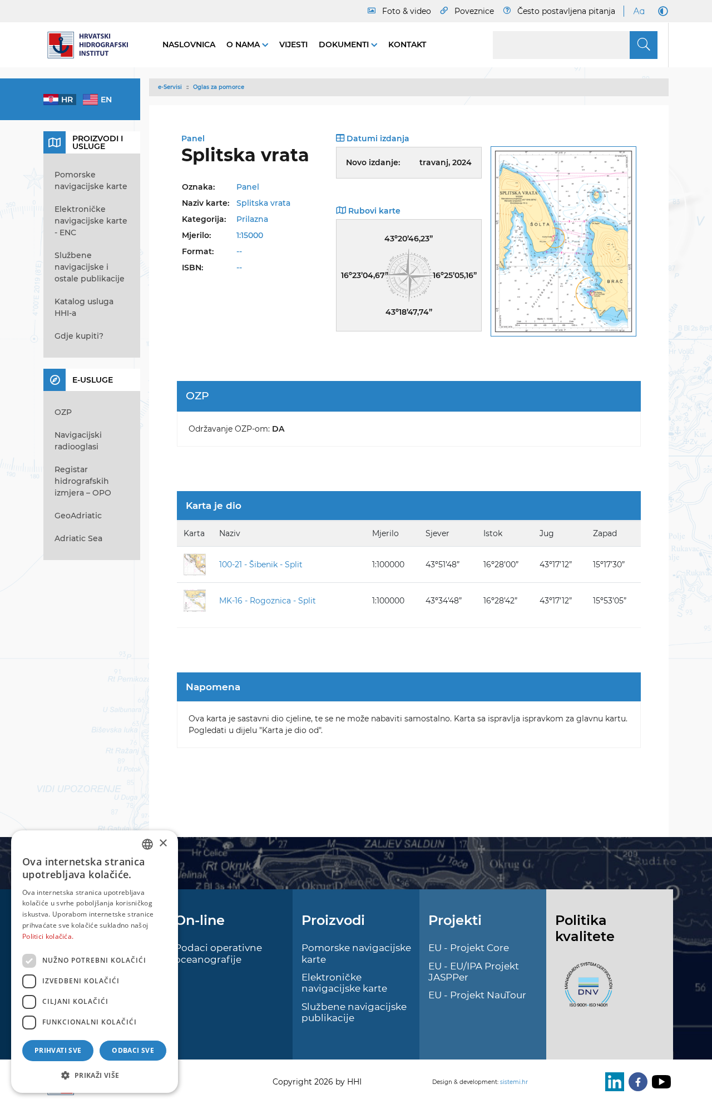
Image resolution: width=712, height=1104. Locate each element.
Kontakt (407, 44)
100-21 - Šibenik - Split (261, 565)
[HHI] (91, 45)
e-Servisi (170, 87)
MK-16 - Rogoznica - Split (267, 601)
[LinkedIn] (612, 1082)
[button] (94, 1075)
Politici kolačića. (47, 936)
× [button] (163, 843)
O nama (244, 44)
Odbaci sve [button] (133, 1050)
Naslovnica (188, 44)
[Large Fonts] (639, 11)
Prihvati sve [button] (58, 1050)
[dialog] (94, 961)
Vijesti (293, 44)
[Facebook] (636, 1082)
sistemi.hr (514, 1082)
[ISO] (585, 990)
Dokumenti (345, 44)
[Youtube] (659, 1082)
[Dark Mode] (661, 11)
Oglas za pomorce (218, 87)
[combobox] (147, 844)
